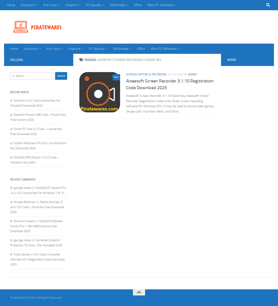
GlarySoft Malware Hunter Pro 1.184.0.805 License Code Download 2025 (36, 226)
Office (138, 5)
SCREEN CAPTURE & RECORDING (146, 74)
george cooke (22, 188)
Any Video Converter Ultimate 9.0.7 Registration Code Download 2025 (37, 259)
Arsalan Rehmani (24, 202)
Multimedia (117, 5)
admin (192, 74)
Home (11, 5)
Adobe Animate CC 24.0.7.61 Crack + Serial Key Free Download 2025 (37, 207)
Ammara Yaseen (24, 221)
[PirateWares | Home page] (39, 27)
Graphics (71, 5)
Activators (28, 5)
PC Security (93, 5)
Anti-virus (50, 5)
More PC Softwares (161, 5)
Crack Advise (22, 254)
